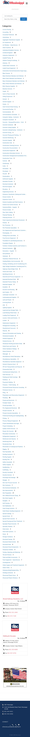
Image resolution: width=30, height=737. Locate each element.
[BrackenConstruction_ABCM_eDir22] (15, 669)
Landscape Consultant (8, 295)
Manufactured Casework (9, 328)
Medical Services (7, 341)
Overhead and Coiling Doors (10, 372)
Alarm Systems (7, 47)
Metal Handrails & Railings (10, 349)
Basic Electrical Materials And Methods (13, 76)
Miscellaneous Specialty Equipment (12, 362)
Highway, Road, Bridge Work (10, 269)
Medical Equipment (8, 338)
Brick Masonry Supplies (9, 86)
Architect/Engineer (8, 53)
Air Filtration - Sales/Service (10, 45)
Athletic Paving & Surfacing (10, 60)
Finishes (5, 223)
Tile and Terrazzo (7, 555)
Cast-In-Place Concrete (9, 94)
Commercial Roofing (8, 109)
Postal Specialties (7, 405)
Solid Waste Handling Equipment (11, 511)
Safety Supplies (7, 464)
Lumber (5, 320)
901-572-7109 (11, 616)
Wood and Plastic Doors (9, 575)
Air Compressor (7, 42)
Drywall (5, 174)
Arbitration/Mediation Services (11, 50)
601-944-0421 (8, 711)
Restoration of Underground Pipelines (13, 446)
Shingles (5, 480)
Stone (4, 534)
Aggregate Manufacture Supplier (11, 40)
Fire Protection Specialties (10, 228)
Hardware (5, 256)
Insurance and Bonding (9, 289)
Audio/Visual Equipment (9, 68)
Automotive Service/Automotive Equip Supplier (15, 71)
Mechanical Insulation (8, 336)
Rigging (5, 449)
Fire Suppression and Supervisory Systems (14, 230)
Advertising (6, 37)
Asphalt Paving (7, 58)
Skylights (5, 501)
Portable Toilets (7, 403)
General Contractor (8, 248)
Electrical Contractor (8, 184)
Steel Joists (6, 529)
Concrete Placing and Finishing (11, 135)
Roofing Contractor (8, 454)
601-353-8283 (13, 649)
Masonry (5, 331)
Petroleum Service (8, 390)
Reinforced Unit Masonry (9, 439)
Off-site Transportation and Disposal (12, 367)
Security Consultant (8, 472)
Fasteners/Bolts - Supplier (10, 207)
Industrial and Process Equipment (11, 277)
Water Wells (6, 567)
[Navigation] (27, 3)
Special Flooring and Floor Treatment (12, 521)
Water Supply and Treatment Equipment (13, 565)
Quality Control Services (9, 428)
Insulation (5, 287)
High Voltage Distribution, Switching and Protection (16, 266)
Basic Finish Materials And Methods (12, 78)
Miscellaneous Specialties (9, 359)
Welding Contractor (8, 573)
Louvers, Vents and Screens (10, 318)
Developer (5, 171)
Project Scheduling (8, 426)
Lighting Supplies (7, 307)
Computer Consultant (8, 120)
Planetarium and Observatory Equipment (13, 395)
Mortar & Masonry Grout (9, 364)
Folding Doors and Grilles (9, 235)
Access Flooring (7, 29)
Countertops (6, 163)
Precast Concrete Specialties (10, 413)
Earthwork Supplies (8, 179)
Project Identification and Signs (11, 423)
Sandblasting (6, 467)
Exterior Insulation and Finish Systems (13, 202)
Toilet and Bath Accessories (10, 557)
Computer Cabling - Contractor (11, 117)
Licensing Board (7, 302)
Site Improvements (8, 490)
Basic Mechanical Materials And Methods (14, 81)
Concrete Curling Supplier (9, 127)
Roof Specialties (7, 452)
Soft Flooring (6, 503)
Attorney (5, 63)
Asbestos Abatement (8, 55)
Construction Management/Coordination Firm (14, 156)
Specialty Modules (8, 526)
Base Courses (6, 73)
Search (24, 19)
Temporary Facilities (8, 549)
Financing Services (7, 217)
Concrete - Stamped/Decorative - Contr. (13, 122)
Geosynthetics (6, 253)
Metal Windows (7, 351)
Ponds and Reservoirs (8, 400)
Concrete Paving (7, 132)
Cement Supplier (7, 102)
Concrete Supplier (7, 140)
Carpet (4, 91)
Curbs (4, 166)
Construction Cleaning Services (11, 145)
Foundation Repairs (8, 243)
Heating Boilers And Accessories (11, 261)
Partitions (5, 380)
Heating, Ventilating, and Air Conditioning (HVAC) (16, 264)
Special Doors (6, 516)
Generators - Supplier (8, 251)
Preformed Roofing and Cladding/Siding (13, 416)
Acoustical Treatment (8, 35)
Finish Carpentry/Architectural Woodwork (14, 220)
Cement (5, 99)
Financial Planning (7, 215)
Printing (5, 418)
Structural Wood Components (11, 547)
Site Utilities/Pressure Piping (10, 495)
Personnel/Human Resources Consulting (13, 387)
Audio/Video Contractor (9, 65)
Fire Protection (7, 225)
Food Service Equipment (9, 238)
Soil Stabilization (7, 506)
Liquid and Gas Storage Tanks (10, 310)
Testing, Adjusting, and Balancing (11, 552)
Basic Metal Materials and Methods (12, 83)
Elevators (5, 189)
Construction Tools (7, 158)
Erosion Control (7, 197)
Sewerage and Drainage (9, 477)
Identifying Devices (8, 274)
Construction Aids (7, 143)
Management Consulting (9, 325)
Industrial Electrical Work (9, 279)
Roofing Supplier (7, 457)
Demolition (5, 168)
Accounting (6, 32)
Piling (4, 392)
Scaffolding (6, 470)
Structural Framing (7, 539)
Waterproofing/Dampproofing (11, 570)
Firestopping (6, 233)
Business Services (7, 89)
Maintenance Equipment (9, 323)
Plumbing (5, 398)
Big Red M (18, 727)
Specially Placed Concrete (9, 524)
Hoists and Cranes (7, 271)
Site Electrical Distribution (9, 488)
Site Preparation (7, 493)
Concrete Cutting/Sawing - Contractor (13, 130)
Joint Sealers (6, 292)
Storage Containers (8, 537)
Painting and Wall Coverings (10, 377)
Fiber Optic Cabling (8, 212)
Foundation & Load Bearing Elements (13, 241)
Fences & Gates (7, 210)
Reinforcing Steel (7, 441)
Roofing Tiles (6, 459)
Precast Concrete (7, 410)
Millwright (5, 354)
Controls (5, 161)
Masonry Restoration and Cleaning (12, 333)
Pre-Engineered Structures (10, 408)
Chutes (4, 104)
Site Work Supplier (8, 498)
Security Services (7, 475)
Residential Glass (7, 444)
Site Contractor (7, 485)
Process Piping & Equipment (10, 421)
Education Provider (8, 181)
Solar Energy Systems (9, 508)
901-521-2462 (13, 612)
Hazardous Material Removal (10, 259)
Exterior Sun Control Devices (10, 204)
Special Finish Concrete (9, 519)
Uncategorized (6, 562)
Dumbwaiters (6, 176)
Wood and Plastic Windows (10, 578)
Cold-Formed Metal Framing (10, 107)
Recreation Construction (9, 434)
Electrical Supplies (7, 186)
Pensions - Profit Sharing (9, 385)
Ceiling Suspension (8, 96)
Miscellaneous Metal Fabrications (11, 356)
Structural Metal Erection (9, 542)
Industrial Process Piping (9, 282)
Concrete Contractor (8, 125)
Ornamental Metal (7, 369)
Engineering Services (8, 192)
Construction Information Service (11, 153)
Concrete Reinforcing (8, 138)
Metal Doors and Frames (9, 346)
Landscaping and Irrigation (9, 297)
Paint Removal (6, 374)
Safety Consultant (7, 462)
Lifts (4, 305)
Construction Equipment (9, 150)
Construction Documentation (10, 148)
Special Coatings (7, 513)
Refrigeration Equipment (9, 436)
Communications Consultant (10, 114)
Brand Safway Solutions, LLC (13, 599)
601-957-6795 (11, 653)
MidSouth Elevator (9, 636)
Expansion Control (7, 199)
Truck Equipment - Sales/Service (11, 560)
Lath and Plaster (7, 300)
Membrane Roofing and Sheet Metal (12, 343)
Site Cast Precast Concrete (10, 483)
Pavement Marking (8, 382)
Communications (7, 112)
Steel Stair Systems (8, 531)
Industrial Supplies (7, 284)
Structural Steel (7, 544)
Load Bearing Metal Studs (10, 313)
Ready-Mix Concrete (8, 431)
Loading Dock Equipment (9, 315)
